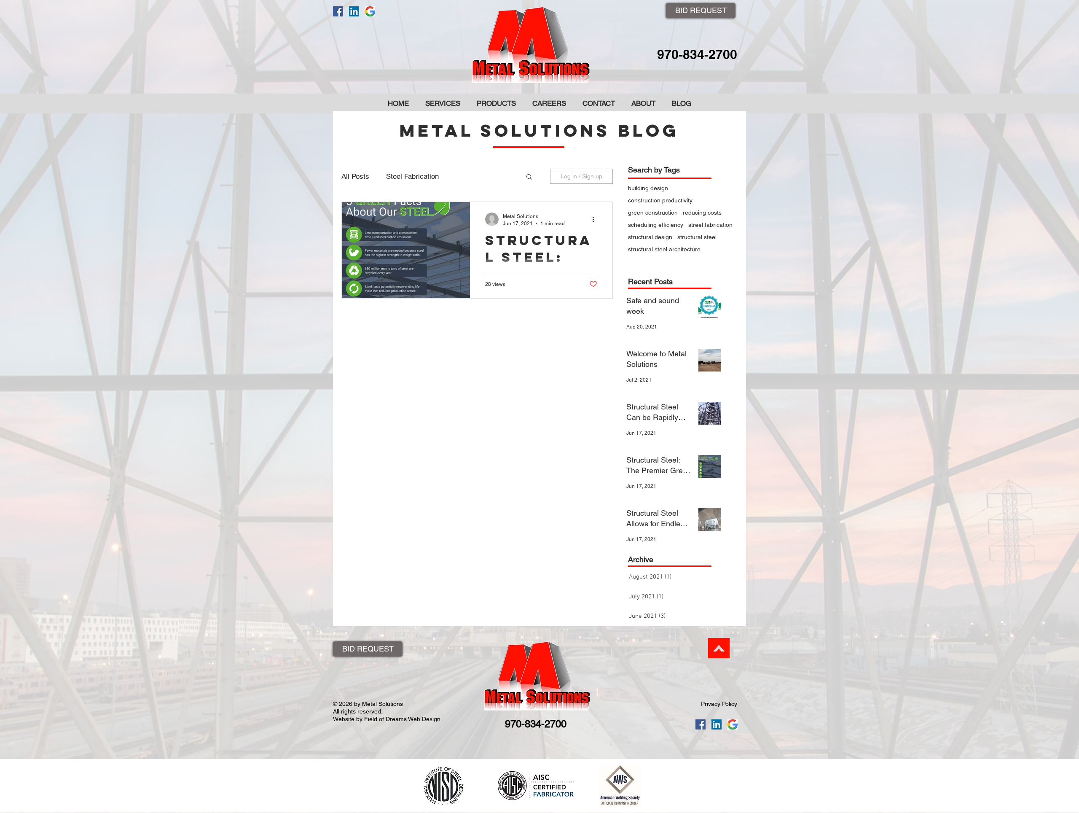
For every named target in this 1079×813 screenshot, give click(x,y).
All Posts (355, 176)
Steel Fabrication (412, 176)
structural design (650, 237)
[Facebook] (338, 11)
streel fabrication (710, 224)
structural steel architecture (664, 249)
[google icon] (370, 11)
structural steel (697, 237)
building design (648, 188)
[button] (529, 177)
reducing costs (702, 212)
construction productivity (660, 200)
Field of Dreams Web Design (402, 719)
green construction (653, 212)
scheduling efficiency (655, 224)
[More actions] (596, 219)
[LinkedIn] (354, 11)
